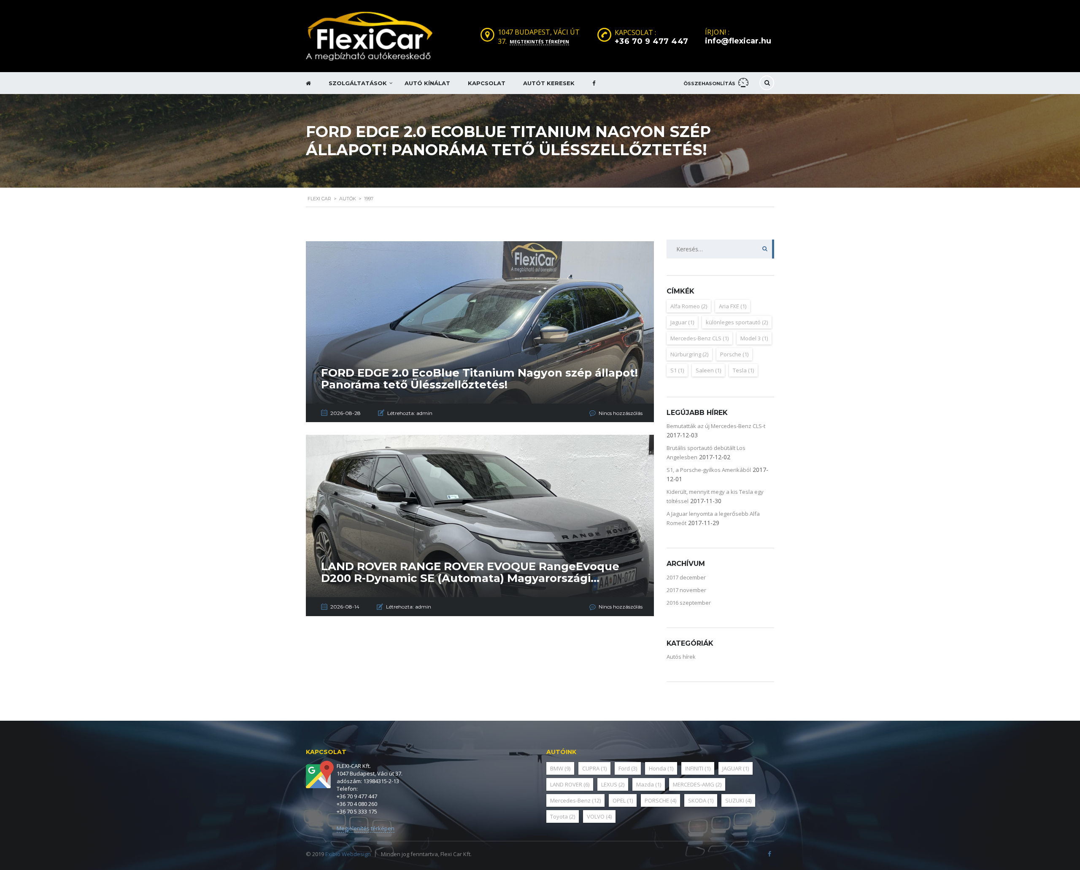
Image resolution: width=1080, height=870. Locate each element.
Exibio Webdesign (348, 854)
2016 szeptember (689, 602)
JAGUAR (735, 768)
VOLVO (599, 816)
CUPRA (594, 768)
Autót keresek (549, 83)
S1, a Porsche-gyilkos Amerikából (709, 470)
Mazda (648, 784)
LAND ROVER (569, 784)
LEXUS (612, 784)
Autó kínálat (427, 83)
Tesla (743, 370)
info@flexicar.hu (738, 41)
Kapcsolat (486, 83)
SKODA (700, 800)
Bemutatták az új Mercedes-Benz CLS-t (716, 426)
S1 (677, 370)
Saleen (708, 370)
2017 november (686, 590)
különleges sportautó (737, 322)
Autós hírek (681, 656)
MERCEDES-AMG (697, 784)
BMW (560, 768)
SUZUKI (738, 800)
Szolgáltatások (358, 83)
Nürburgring (689, 354)
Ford (627, 768)
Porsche (734, 354)
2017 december (686, 577)
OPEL (623, 800)
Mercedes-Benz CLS (699, 338)
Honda (661, 768)
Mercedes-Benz (575, 800)
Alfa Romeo (688, 306)
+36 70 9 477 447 (651, 41)
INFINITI (697, 768)
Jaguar (682, 322)
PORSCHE (660, 800)
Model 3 (754, 338)
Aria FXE (732, 306)
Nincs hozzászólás (621, 413)
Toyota (562, 816)
